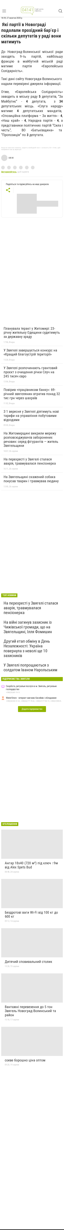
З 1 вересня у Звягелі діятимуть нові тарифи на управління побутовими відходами (31, 415)
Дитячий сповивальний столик (28, 962)
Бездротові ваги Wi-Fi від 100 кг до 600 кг (31, 914)
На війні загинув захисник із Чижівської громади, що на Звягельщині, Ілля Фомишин (28, 627)
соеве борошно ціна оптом (25, 1060)
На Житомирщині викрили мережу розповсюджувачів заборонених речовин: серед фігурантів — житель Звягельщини (31, 439)
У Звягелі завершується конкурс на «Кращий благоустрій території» (30, 352)
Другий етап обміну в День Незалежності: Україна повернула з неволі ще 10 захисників (27, 648)
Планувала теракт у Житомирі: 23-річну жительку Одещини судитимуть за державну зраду (32, 332)
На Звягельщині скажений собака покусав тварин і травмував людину (31, 479)
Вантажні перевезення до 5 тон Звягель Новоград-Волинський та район (30, 1011)
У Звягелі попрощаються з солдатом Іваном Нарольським (30, 667)
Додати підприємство (32, 709)
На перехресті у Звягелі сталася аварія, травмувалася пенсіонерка (30, 461)
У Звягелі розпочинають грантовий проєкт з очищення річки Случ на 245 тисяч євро (30, 372)
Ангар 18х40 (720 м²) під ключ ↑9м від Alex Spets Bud (31, 865)
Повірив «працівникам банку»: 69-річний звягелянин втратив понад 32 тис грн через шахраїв (32, 394)
